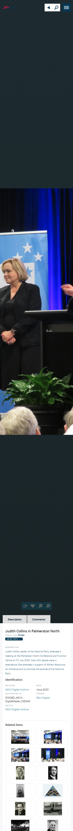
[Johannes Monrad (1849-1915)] (20, 790)
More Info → (14, 639)
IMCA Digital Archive (17, 689)
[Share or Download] (25, 606)
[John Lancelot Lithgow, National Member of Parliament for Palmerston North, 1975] (20, 772)
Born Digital (43, 697)
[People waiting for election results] (53, 808)
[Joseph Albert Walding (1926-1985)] (20, 808)
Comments (38, 619)
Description (15, 619)
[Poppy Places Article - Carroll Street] (53, 772)
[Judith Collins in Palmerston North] (20, 737)
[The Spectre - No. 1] (53, 790)
